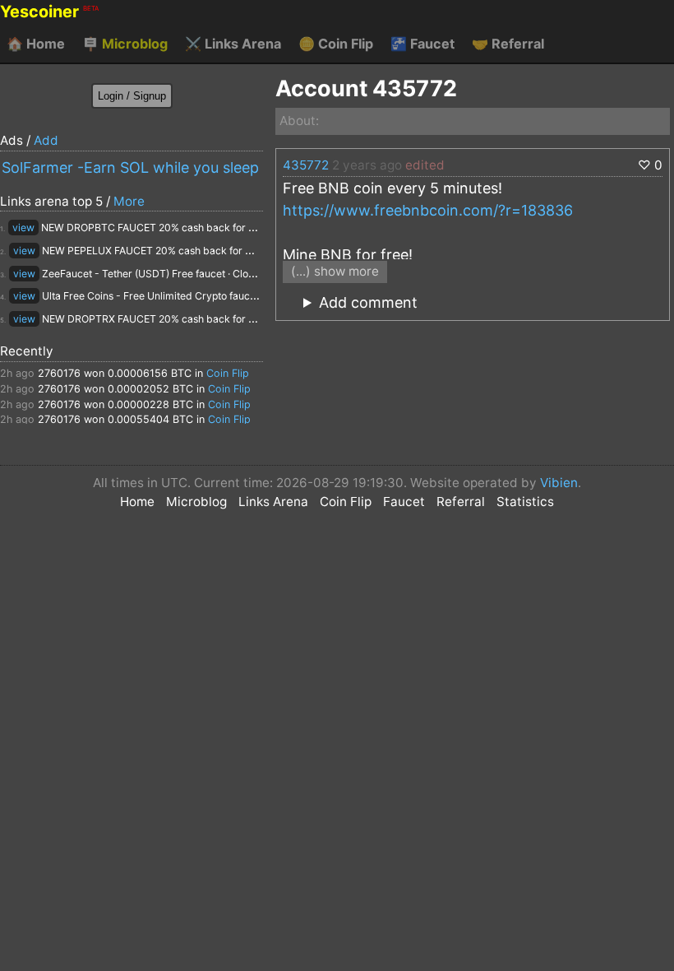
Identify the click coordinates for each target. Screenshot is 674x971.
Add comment (368, 302)
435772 (306, 165)
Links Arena (233, 43)
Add (46, 140)
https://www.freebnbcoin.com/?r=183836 (428, 210)
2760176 (59, 373)
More (129, 201)
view (23, 227)
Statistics (525, 501)
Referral (508, 43)
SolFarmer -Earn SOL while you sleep (130, 167)
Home (36, 43)
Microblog (125, 43)
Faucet (422, 43)
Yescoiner (49, 11)
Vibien (559, 482)
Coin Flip (335, 43)
